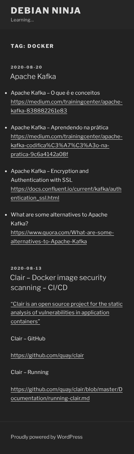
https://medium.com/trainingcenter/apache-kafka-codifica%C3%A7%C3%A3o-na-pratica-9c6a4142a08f (67, 145)
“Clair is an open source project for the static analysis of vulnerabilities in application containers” (67, 313)
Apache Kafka (33, 76)
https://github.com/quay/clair (47, 355)
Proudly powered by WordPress (47, 437)
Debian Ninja (46, 10)
